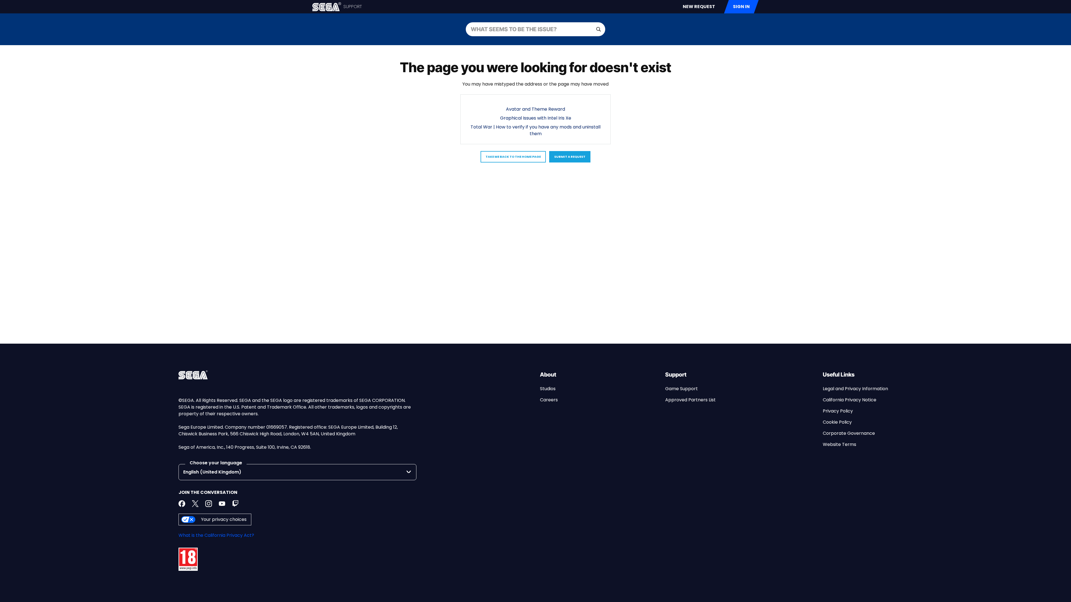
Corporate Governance (849, 433)
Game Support (681, 388)
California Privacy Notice (849, 400)
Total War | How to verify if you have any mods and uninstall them (535, 130)
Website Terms (839, 444)
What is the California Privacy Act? (216, 535)
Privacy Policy (838, 411)
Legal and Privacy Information (855, 388)
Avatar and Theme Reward (535, 109)
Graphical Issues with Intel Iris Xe (535, 118)
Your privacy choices (224, 519)
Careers (549, 400)
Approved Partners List (690, 400)
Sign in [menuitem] (741, 6)
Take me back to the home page (513, 156)
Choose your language (216, 463)
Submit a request (569, 156)
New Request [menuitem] (699, 6)
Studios (548, 388)
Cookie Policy (837, 422)
